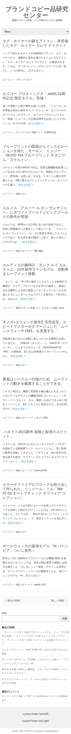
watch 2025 (40, 584)
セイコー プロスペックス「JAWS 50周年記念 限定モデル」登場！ (34, 96)
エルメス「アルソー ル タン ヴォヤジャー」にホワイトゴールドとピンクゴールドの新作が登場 (35, 212)
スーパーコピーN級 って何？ (17, 696)
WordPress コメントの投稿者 (51, 696)
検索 (4, 613)
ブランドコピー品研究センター (36, 11)
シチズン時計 (41, 417)
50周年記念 (50, 132)
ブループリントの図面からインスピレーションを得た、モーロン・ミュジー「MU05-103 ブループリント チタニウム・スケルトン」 (35, 153)
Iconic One (17, 731)
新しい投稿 (59, 600)
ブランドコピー (24, 79)
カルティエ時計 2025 (53, 308)
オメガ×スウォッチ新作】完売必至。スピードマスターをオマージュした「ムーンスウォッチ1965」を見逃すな (35, 326)
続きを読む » (36, 70)
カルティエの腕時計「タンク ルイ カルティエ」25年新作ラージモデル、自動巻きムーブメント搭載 (35, 269)
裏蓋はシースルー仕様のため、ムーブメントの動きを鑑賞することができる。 (35, 381)
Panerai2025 (40, 470)
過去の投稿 (12, 600)
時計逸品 (39, 250)
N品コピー (21, 193)
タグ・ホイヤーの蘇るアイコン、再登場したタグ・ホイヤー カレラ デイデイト (35, 43)
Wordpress (52, 731)
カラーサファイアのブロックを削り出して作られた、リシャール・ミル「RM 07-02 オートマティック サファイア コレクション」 (35, 491)
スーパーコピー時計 (26, 132)
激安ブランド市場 (25, 308)
